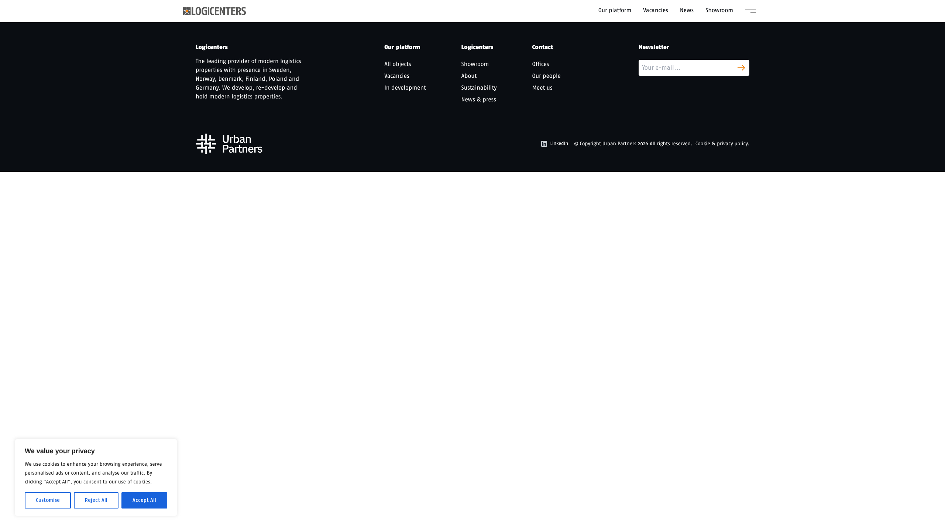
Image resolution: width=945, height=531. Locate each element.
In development (405, 87)
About (469, 75)
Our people (546, 75)
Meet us (542, 87)
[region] (96, 477)
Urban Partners (619, 143)
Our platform (615, 10)
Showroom (719, 10)
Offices (540, 63)
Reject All (96, 500)
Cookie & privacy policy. (722, 143)
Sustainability (479, 87)
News (687, 10)
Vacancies (655, 10)
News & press (478, 99)
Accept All (144, 500)
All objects (397, 63)
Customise (48, 500)
